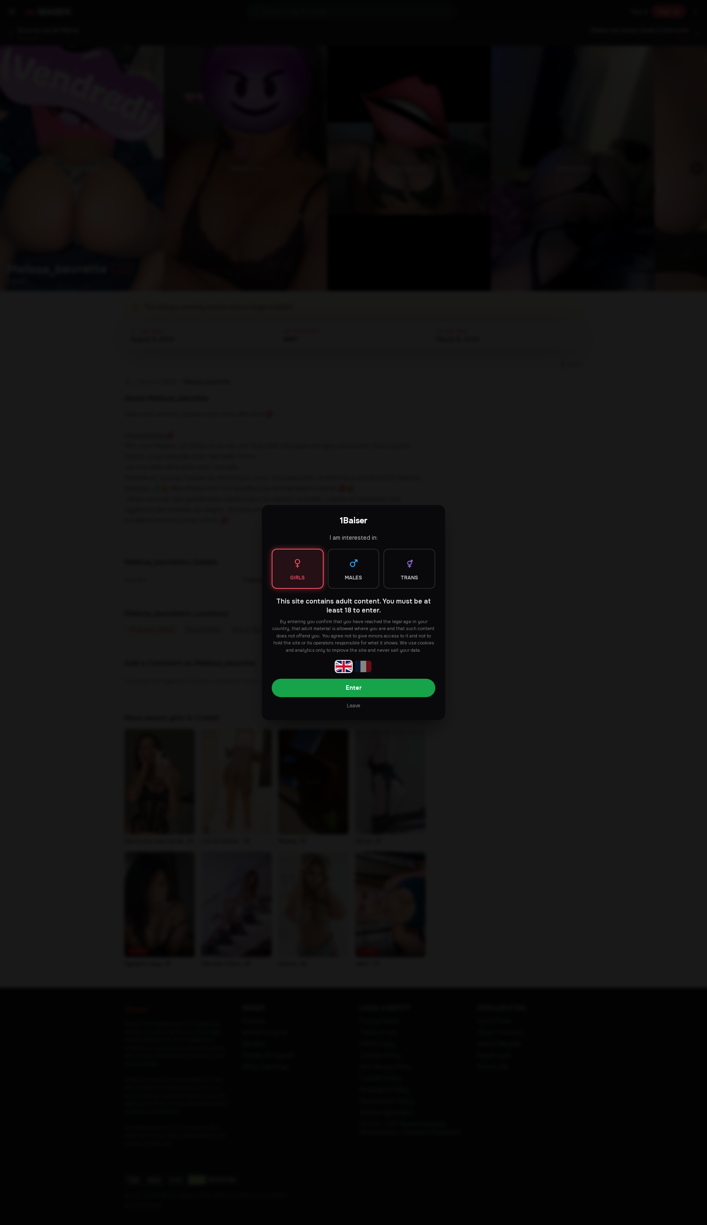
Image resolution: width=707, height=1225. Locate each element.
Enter (354, 687)
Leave (353, 705)
